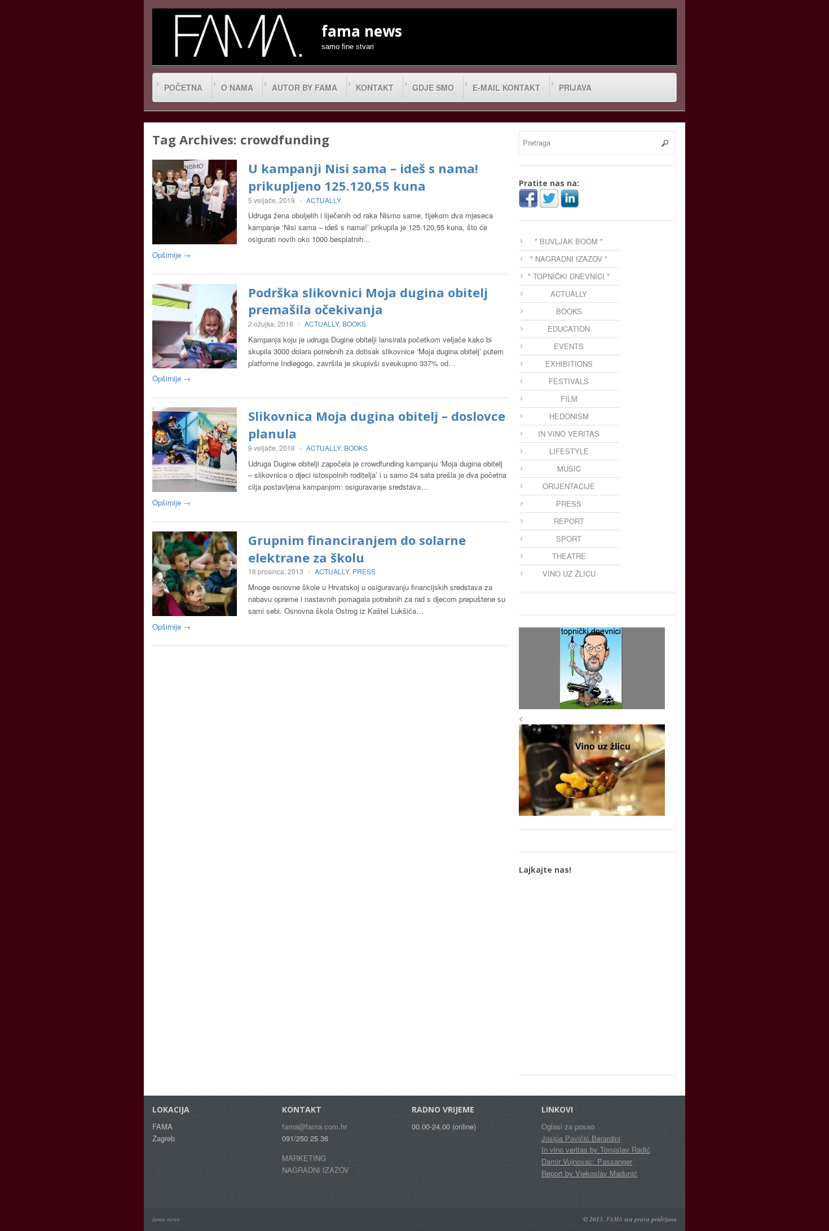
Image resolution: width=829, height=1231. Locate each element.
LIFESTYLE (569, 451)
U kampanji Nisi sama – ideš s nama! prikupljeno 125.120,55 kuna (363, 177)
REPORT (569, 521)
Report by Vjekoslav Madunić (589, 1173)
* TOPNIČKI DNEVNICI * (569, 276)
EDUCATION (569, 328)
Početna (183, 87)
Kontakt (375, 87)
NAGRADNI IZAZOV (315, 1169)
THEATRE (569, 556)
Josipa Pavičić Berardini (580, 1138)
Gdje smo (433, 87)
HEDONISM (569, 416)
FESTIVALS (569, 381)
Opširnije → (171, 254)
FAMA (614, 1219)
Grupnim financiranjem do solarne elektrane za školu (357, 548)
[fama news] (236, 35)
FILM (569, 398)
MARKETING (304, 1158)
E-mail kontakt (506, 87)
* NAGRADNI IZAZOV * (568, 258)
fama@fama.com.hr (314, 1126)
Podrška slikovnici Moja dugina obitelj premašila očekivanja (368, 301)
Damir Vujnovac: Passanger (586, 1161)
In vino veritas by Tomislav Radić (595, 1149)
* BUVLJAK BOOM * (569, 241)
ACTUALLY (323, 200)
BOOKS (354, 323)
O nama (237, 87)
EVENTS (569, 346)
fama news (165, 1219)
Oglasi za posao (567, 1126)
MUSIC (569, 468)
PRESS (364, 571)
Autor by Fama (304, 87)
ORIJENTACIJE (569, 486)
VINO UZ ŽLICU (569, 573)
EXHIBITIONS (569, 363)
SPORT (568, 538)
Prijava (575, 87)
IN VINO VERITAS (568, 433)
